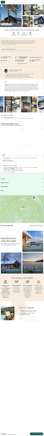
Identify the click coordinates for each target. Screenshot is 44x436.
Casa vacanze (12, 28)
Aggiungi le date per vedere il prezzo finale (8, 434)
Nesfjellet (32, 28)
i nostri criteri (35, 167)
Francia (6, 289)
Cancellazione (4, 186)
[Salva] (42, 6)
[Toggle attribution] (42, 221)
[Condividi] (40, 6)
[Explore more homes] (2, 6)
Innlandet (25, 28)
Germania (3, 292)
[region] (22, 209)
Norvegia (16, 28)
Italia (4, 289)
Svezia (7, 290)
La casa (3, 178)
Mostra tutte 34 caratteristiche (22, 63)
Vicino (2, 190)
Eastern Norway (21, 28)
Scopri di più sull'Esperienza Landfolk (9, 171)
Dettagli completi (30, 118)
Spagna (7, 292)
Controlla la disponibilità (36, 433)
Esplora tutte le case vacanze (36, 225)
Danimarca (7, 288)
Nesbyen (29, 28)
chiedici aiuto (5, 297)
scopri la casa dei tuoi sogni (10, 244)
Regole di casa (4, 182)
